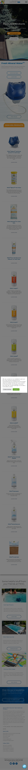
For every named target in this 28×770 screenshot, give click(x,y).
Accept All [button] (16, 389)
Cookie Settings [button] (7, 389)
